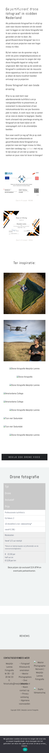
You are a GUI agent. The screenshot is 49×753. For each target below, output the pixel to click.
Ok (25, 749)
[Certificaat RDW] (21, 172)
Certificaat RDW (24, 200)
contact (29, 148)
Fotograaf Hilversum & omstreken (24, 667)
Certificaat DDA (24, 240)
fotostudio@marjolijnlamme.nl (17, 683)
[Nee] (46, 744)
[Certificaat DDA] (21, 212)
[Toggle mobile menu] (44, 17)
